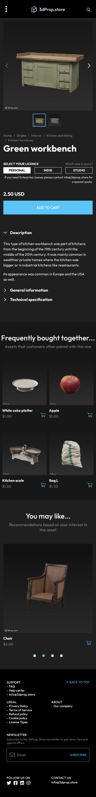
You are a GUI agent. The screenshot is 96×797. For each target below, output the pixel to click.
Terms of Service (20, 710)
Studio (79, 170)
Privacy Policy (18, 706)
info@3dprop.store (22, 694)
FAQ (12, 686)
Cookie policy (18, 718)
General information (29, 290)
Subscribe (78, 755)
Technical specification (31, 299)
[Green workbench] (48, 65)
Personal (17, 170)
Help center (17, 690)
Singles (21, 136)
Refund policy (18, 714)
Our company (63, 706)
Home (7, 136)
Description (21, 232)
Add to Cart (48, 207)
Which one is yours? (79, 164)
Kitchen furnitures (20, 140)
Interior (36, 136)
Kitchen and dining (59, 136)
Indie (48, 170)
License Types (18, 722)
